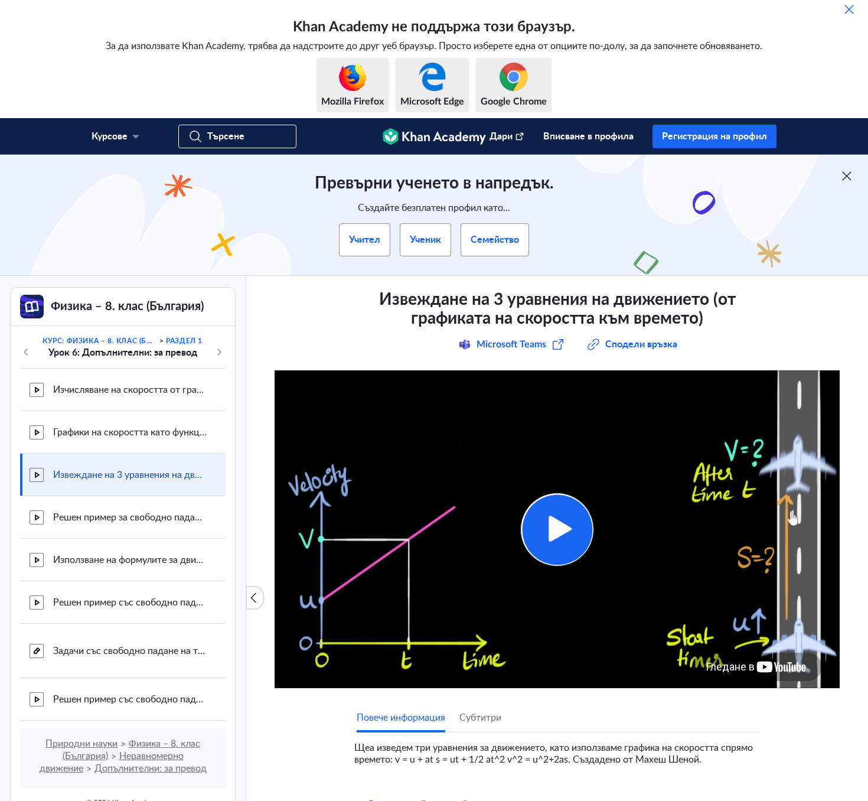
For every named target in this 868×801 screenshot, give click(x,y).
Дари (501, 136)
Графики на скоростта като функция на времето (130, 432)
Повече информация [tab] (401, 717)
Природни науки (81, 743)
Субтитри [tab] (480, 717)
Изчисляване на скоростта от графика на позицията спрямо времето (130, 390)
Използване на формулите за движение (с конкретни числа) (130, 560)
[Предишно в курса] (26, 352)
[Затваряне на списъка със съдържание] (255, 598)
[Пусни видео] (557, 529)
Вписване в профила (588, 136)
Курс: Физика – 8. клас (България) (100, 340)
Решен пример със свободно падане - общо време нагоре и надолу (130, 699)
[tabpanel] (557, 749)
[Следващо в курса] (219, 352)
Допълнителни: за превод (150, 768)
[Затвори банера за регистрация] (847, 176)
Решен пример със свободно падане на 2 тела (130, 602)
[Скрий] (849, 9)
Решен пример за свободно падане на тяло (130, 517)
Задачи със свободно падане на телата (130, 651)
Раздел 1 (184, 340)
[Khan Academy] (434, 136)
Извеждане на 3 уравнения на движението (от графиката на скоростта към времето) (130, 475)
